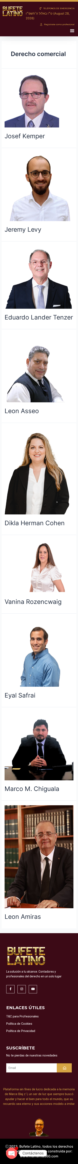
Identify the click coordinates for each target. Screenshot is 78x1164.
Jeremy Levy (23, 229)
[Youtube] (33, 989)
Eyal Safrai (20, 695)
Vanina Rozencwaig (33, 601)
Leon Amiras (23, 916)
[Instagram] (21, 989)
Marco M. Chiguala (32, 788)
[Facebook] (10, 989)
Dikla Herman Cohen (35, 523)
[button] (72, 30)
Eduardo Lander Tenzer (39, 317)
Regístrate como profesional (58, 24)
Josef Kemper (25, 136)
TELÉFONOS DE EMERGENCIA (58, 8)
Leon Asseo (22, 411)
